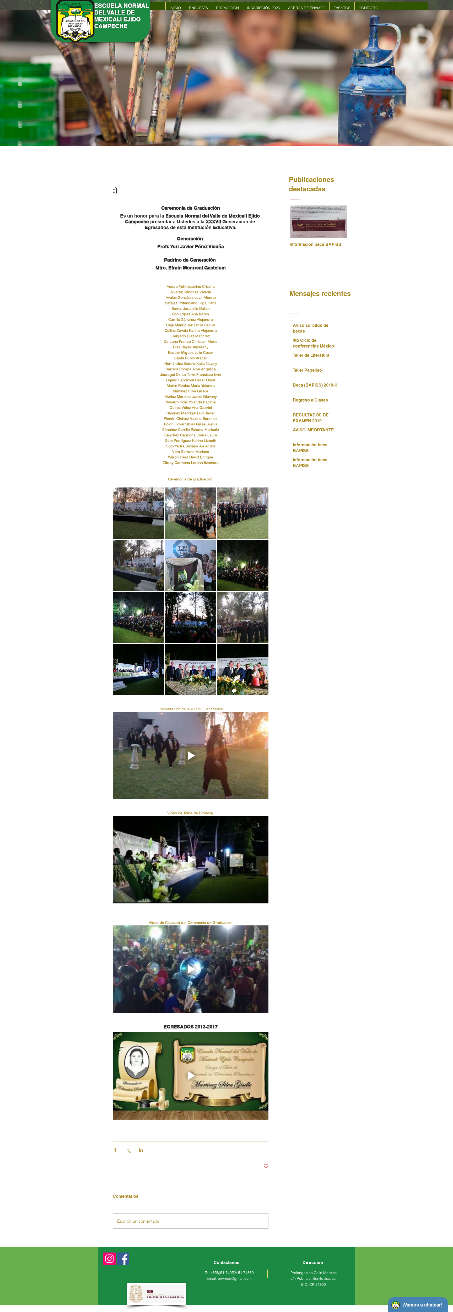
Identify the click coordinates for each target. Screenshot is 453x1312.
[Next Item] (339, 222)
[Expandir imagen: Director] (190, 565)
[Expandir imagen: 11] (242, 669)
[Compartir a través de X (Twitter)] (128, 1150)
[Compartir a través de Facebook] (115, 1150)
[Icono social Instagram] (109, 1259)
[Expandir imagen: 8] (190, 617)
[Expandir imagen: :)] (242, 565)
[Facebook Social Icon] (123, 1259)
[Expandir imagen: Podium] (138, 565)
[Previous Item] (298, 222)
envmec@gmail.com (235, 1278)
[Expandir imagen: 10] (190, 669)
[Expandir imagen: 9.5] (138, 669)
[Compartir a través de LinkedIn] (140, 1150)
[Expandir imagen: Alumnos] (190, 513)
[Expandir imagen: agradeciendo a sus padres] (242, 617)
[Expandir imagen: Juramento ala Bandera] (242, 513)
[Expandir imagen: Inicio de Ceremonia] (138, 513)
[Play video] (190, 755)
